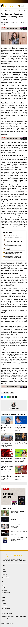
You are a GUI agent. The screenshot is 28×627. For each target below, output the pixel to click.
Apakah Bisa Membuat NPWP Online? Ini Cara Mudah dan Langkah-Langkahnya (19, 539)
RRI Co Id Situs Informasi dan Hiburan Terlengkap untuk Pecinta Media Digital (13, 240)
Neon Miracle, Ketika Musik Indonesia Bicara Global (19, 532)
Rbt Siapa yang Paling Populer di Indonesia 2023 (21, 443)
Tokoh (6, 10)
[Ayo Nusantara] (7, 6)
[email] (13, 397)
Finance (3, 569)
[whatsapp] (7, 397)
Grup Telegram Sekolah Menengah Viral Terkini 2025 (18, 525)
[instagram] (5, 1)
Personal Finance (5, 577)
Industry (3, 572)
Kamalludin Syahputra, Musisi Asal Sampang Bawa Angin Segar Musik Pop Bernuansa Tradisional (7, 427)
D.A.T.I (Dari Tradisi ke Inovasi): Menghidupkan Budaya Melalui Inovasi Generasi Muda (20, 427)
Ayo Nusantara (11, 623)
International (4, 574)
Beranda (2, 10)
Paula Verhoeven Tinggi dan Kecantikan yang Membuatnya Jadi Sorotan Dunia (14, 257)
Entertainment (5, 392)
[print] (10, 397)
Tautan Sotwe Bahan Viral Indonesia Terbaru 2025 (18, 519)
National (3, 567)
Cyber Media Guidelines (16, 560)
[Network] (19, 6)
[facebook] (1, 1)
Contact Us (13, 559)
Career (24, 560)
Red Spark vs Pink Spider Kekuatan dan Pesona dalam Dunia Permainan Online (13, 236)
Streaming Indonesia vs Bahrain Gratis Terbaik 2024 (13, 249)
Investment (4, 571)
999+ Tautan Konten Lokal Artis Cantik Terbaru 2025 (17, 512)
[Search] (26, 1)
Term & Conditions (6, 560)
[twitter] (3, 1)
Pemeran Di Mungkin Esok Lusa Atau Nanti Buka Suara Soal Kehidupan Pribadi (7, 444)
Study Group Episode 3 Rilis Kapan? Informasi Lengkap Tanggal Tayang (13, 244)
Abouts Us (7, 559)
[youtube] (7, 1)
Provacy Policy (19, 559)
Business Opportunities (6, 576)
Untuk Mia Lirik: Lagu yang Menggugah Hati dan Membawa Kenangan (13, 253)
